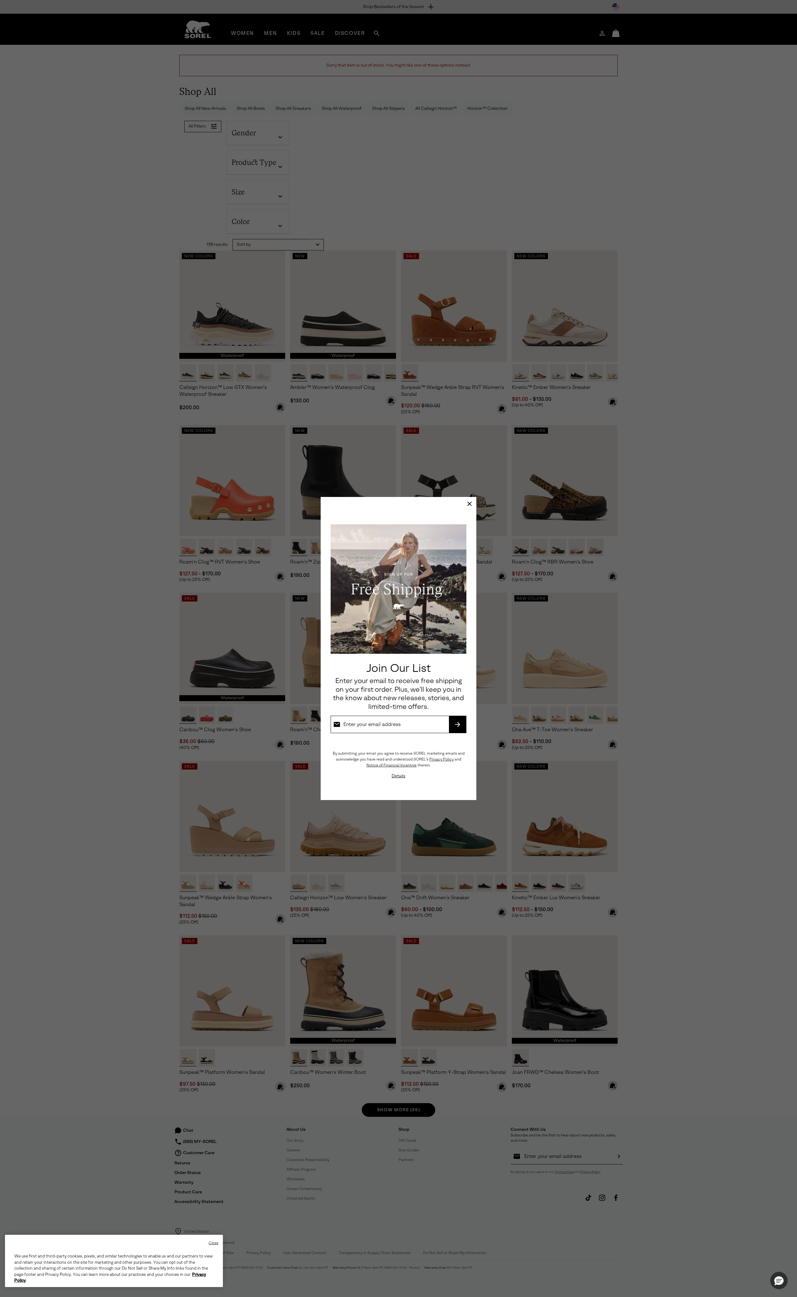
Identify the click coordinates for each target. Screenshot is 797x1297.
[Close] (469, 504)
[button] (779, 1280)
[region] (114, 1261)
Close (213, 1243)
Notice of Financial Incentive (391, 765)
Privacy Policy (441, 759)
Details (398, 776)
